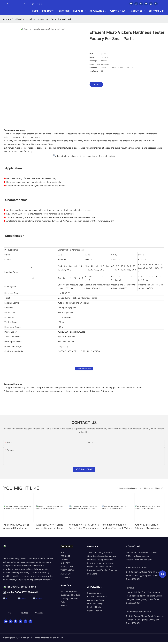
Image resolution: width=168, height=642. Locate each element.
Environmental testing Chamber (129, 488)
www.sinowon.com (143, 559)
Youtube (24, 613)
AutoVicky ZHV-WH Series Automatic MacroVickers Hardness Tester (49, 526)
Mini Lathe (148, 488)
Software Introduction (84, 369)
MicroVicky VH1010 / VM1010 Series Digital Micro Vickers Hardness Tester (84, 526)
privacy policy (56, 637)
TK (9, 613)
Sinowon (7, 19)
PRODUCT (159, 488)
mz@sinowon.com (141, 556)
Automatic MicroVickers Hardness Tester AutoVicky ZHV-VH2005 (116, 526)
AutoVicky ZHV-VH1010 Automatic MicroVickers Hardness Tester (147, 526)
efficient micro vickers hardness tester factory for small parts (43, 19)
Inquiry (96, 84)
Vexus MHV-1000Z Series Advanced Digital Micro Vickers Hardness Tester (16, 526)
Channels (39, 613)
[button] (166, 11)
